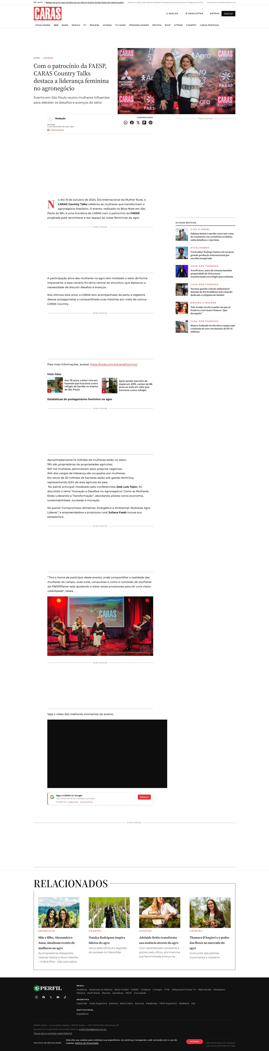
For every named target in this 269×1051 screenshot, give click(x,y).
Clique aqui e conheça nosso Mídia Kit (53, 1033)
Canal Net (82, 1003)
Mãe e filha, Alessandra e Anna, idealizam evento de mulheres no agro (56, 942)
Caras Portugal (209, 25)
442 (193, 1003)
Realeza (94, 25)
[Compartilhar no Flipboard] (144, 122)
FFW (167, 989)
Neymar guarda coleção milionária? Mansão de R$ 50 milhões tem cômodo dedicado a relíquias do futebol (211, 292)
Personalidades (139, 25)
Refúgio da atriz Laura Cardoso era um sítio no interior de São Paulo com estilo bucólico (85, 2)
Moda (65, 25)
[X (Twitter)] (51, 997)
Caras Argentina (98, 1003)
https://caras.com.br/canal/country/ (113, 364)
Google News (73, 802)
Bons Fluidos (122, 989)
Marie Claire (126, 1003)
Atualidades (42, 25)
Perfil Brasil (93, 993)
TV (84, 25)
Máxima (81, 993)
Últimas (107, 25)
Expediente (83, 1013)
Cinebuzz (146, 989)
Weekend (184, 1003)
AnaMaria (82, 989)
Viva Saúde (140, 993)
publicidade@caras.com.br (92, 1029)
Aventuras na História (100, 989)
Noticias (139, 1003)
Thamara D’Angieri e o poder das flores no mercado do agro (209, 942)
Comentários (57, 130)
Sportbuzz (117, 993)
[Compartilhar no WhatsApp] (125, 122)
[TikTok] (65, 997)
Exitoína (113, 1003)
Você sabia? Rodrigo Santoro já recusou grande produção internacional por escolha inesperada (212, 255)
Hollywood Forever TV (184, 989)
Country (191, 25)
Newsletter (195, 13)
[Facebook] (43, 997)
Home (37, 58)
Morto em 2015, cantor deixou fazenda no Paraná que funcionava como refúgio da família (165, 2)
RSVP (168, 25)
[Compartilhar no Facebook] (131, 122)
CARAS (135, 989)
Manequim (219, 989)
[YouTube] (58, 997)
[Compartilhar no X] (138, 122)
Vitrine (178, 25)
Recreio (106, 993)
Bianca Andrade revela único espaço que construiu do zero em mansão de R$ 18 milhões (213, 328)
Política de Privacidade (47, 1043)
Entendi (194, 1041)
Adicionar (144, 797)
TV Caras (120, 25)
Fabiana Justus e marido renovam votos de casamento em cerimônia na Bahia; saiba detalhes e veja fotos (212, 237)
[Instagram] (36, 997)
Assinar (228, 13)
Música (76, 25)
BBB (56, 25)
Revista (156, 25)
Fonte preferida (86, 802)
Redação (60, 118)
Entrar (214, 13)
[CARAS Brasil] (48, 13)
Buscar (173, 13)
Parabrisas (151, 1003)
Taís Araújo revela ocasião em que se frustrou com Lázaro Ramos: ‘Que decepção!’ (211, 310)
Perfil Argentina (168, 1003)
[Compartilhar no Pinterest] (150, 122)
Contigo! (157, 989)
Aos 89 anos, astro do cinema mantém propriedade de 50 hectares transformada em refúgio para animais (212, 273)
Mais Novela (204, 989)
